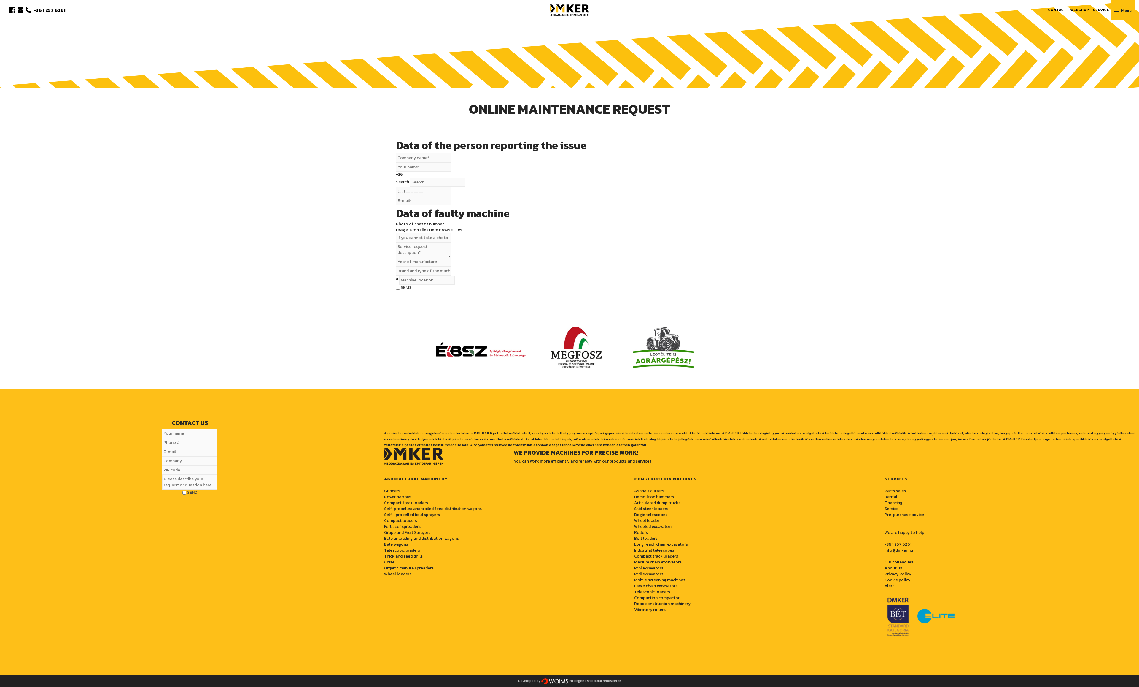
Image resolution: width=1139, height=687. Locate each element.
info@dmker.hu (899, 550)
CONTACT (1057, 9)
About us (893, 568)
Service (891, 509)
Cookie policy (897, 580)
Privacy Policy (898, 574)
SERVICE (1101, 9)
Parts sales (895, 491)
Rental (891, 497)
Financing (893, 503)
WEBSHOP (1079, 9)
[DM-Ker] (569, 9)
